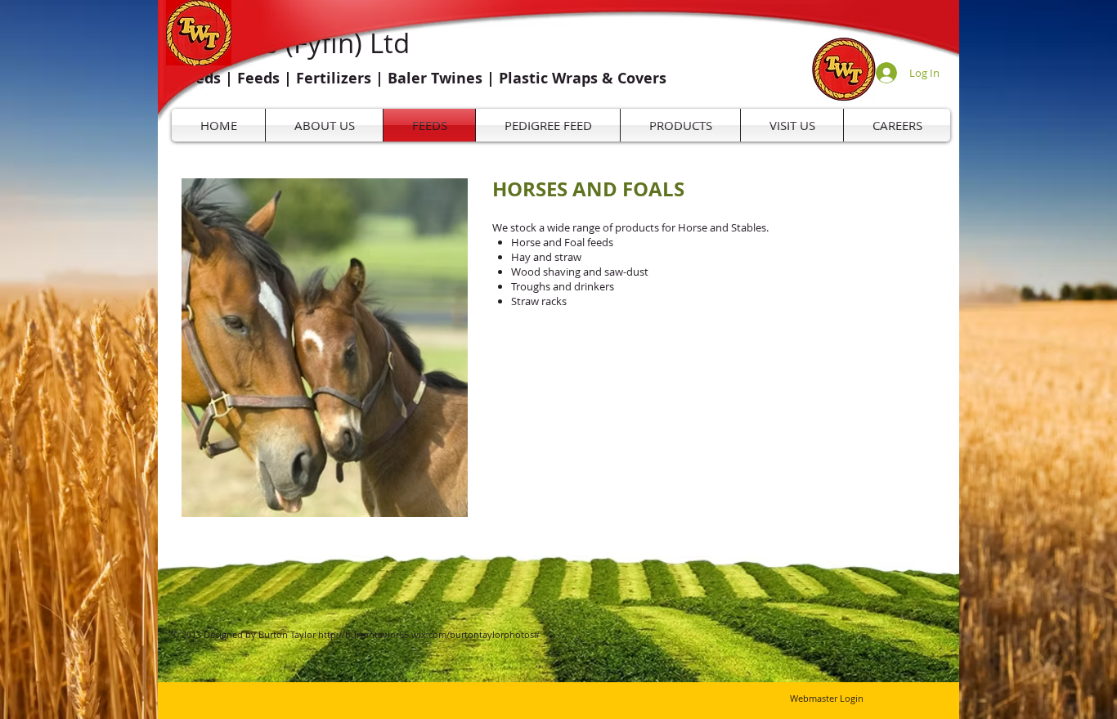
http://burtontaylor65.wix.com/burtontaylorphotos (426, 634)
